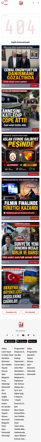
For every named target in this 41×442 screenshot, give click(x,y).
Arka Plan (18, 368)
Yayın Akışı (19, 426)
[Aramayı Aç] (33, 3)
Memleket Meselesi (20, 371)
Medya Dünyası (20, 387)
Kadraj (17, 358)
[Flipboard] (29, 335)
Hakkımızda (19, 432)
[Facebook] (7, 335)
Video (4, 348)
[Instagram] (18, 335)
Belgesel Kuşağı (20, 377)
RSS (16, 406)
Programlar (19, 348)
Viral (4, 380)
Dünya (4, 371)
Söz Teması (19, 384)
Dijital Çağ (18, 393)
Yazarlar (5, 400)
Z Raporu (18, 396)
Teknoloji (6, 384)
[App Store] (10, 341)
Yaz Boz (17, 355)
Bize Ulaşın (19, 410)
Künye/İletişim (20, 413)
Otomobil (6, 387)
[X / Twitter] (12, 335)
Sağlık (4, 396)
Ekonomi (5, 361)
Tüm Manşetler (30, 312)
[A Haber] (20, 2)
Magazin (5, 377)
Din (3, 390)
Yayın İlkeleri (20, 435)
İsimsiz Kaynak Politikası (20, 439)
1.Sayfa (17, 400)
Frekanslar (19, 419)
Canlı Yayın (6, 352)
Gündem (5, 358)
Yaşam (4, 368)
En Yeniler (6, 406)
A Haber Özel (7, 355)
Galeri (4, 403)
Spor (4, 374)
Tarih (4, 393)
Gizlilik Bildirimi (20, 429)
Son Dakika (7, 364)
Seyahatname (20, 374)
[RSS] (34, 335)
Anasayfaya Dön (11, 312)
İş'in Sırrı (18, 390)
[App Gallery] (32, 341)
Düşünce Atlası (20, 352)
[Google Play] (21, 341)
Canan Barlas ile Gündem (20, 364)
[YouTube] (23, 335)
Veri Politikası (20, 416)
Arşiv (16, 423)
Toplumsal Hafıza (20, 361)
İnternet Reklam (20, 403)
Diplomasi (18, 380)
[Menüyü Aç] (38, 3)
